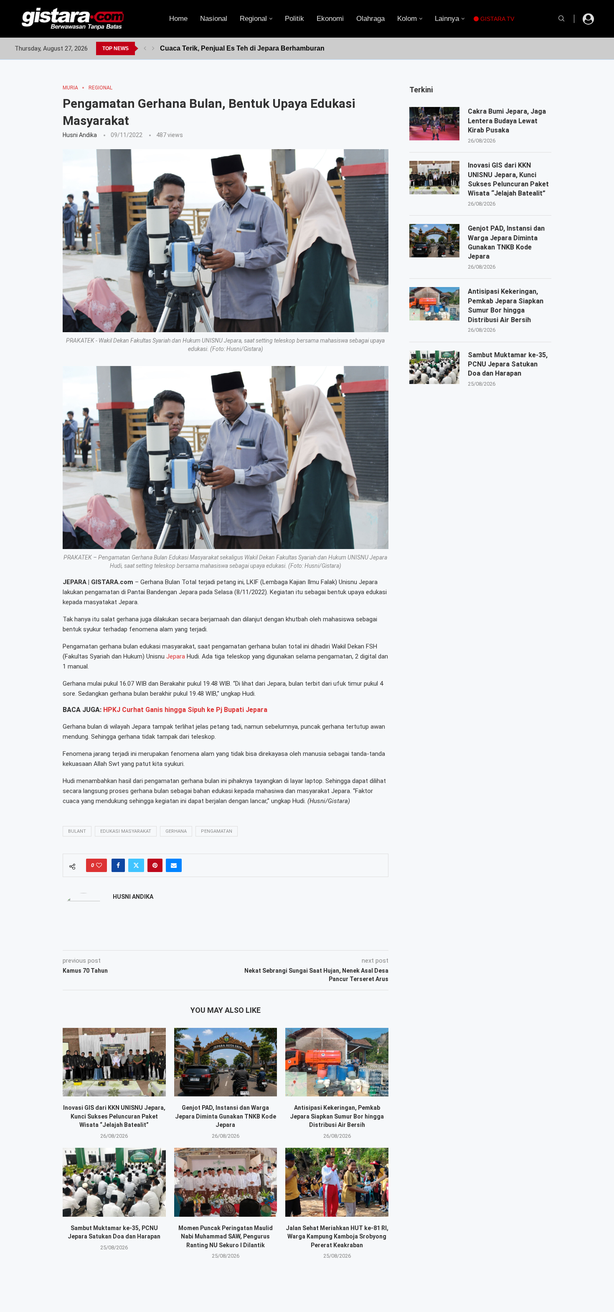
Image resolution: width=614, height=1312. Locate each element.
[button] (145, 48)
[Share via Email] (174, 865)
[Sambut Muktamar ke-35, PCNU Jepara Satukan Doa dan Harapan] (114, 1182)
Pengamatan (216, 831)
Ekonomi (330, 19)
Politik (294, 19)
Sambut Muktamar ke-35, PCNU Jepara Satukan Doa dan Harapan (508, 364)
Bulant (77, 831)
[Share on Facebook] (118, 865)
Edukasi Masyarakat (125, 831)
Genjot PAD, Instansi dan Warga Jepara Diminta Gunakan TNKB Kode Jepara (225, 1116)
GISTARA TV (496, 18)
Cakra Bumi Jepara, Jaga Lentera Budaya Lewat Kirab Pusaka (507, 120)
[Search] (561, 18)
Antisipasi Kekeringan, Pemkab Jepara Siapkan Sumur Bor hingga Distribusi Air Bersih (337, 1116)
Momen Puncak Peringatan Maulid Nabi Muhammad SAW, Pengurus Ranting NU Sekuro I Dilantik (225, 1236)
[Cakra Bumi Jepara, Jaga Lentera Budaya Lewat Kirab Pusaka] (434, 123)
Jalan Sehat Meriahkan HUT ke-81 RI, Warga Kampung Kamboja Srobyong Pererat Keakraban (337, 1236)
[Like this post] (99, 865)
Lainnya (447, 19)
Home (178, 19)
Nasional (213, 19)
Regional (253, 19)
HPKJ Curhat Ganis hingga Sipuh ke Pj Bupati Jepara (185, 710)
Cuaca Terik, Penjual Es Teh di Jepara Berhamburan (242, 48)
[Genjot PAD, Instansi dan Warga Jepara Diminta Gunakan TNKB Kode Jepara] (225, 1062)
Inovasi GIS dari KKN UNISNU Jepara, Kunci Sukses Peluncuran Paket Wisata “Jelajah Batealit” (114, 1116)
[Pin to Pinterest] (154, 865)
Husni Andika (80, 135)
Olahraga (370, 19)
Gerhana (176, 831)
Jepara (175, 656)
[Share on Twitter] (136, 865)
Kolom (407, 19)
